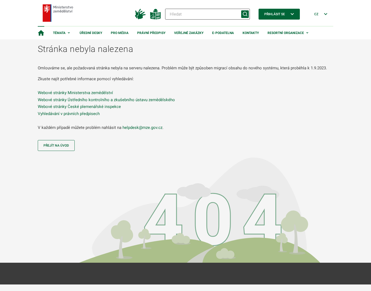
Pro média (119, 33)
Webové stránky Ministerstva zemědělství (75, 92)
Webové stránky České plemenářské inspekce (79, 106)
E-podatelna (223, 33)
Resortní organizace (286, 33)
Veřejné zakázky (188, 33)
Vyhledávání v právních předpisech (69, 113)
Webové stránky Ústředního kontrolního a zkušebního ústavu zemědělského (106, 99)
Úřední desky (91, 33)
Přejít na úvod (56, 145)
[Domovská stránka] (41, 32)
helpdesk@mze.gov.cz (142, 127)
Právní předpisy (151, 33)
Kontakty (251, 33)
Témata (59, 33)
